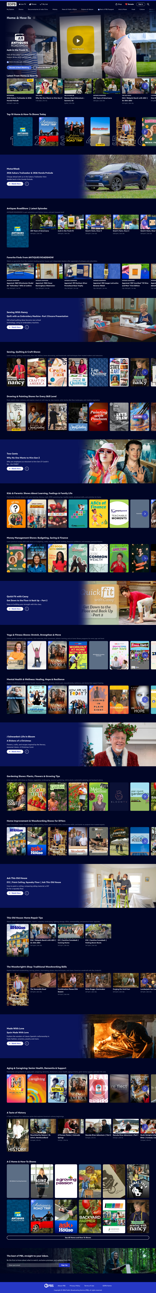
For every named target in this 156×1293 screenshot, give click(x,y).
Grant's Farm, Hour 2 (121, 231)
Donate (131, 4)
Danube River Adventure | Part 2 (98, 1135)
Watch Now (16, 184)
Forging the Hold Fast (121, 989)
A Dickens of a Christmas (19, 741)
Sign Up (64, 1265)
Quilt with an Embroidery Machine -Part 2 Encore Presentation (37, 316)
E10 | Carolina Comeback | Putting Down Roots (96, 941)
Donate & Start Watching (19, 68)
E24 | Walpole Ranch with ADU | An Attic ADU (135, 99)
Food (133, 9)
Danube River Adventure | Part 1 (125, 1135)
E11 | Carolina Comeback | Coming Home (68, 941)
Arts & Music (122, 9)
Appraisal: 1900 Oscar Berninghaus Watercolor (45, 284)
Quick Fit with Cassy (17, 596)
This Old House (126, 95)
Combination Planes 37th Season (68, 990)
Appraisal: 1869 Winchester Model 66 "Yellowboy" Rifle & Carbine (20, 284)
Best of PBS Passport (107, 9)
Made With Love (15, 1028)
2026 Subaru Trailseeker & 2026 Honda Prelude (19, 99)
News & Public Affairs (69, 9)
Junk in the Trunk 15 (17, 50)
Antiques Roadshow (99, 95)
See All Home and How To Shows (78, 1238)
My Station (10, 9)
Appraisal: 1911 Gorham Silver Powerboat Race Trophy (75, 284)
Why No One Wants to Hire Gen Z (49, 98)
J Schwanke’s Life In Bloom (21, 736)
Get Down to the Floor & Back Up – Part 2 (27, 600)
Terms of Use (89, 1286)
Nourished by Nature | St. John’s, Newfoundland (40, 1136)
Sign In (140, 4)
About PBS (61, 1286)
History (55, 9)
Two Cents (39, 95)
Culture (142, 9)
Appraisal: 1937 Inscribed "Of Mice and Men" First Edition (135, 284)
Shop (120, 4)
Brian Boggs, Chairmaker (95, 989)
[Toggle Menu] (56, 67)
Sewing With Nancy (17, 312)
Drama (21, 9)
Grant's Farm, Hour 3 (93, 231)
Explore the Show (43, 68)
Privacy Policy (75, 1286)
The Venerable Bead (38, 989)
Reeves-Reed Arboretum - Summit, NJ (74, 99)
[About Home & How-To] (34, 18)
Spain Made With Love (18, 1032)
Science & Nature (87, 9)
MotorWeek (10, 95)
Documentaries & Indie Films (38, 9)
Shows (34, 4)
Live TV (23, 4)
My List (45, 4)
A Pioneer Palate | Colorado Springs (69, 1136)
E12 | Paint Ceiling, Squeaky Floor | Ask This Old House (34, 882)
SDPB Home (107, 1286)
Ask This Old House (17, 878)
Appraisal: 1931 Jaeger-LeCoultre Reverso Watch (105, 284)
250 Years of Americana (102, 98)
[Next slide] (153, 9)
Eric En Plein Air (69, 95)
